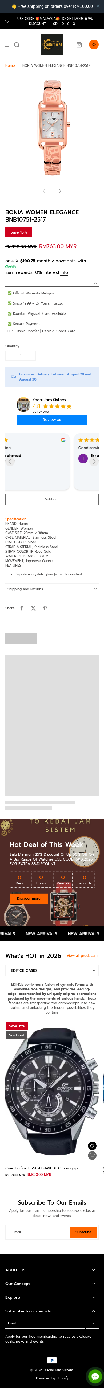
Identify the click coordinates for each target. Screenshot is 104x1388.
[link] (98, 956)
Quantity (12, 346)
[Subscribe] (92, 1323)
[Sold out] (92, 1155)
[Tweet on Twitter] (33, 608)
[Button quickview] (92, 1146)
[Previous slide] (45, 191)
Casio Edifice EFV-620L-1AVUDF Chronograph (42, 1168)
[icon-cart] (79, 44)
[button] (52, 499)
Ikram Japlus (35, 455)
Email (17, 1232)
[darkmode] (94, 44)
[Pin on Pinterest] (45, 608)
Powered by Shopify (52, 1378)
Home (10, 65)
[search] (16, 44)
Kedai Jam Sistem (49, 400)
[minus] (11, 355)
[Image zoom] (52, 128)
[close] (98, 6)
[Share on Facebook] (21, 608)
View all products (81, 955)
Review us (52, 419)
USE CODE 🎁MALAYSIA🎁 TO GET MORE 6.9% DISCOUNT (55, 21)
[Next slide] (59, 191)
